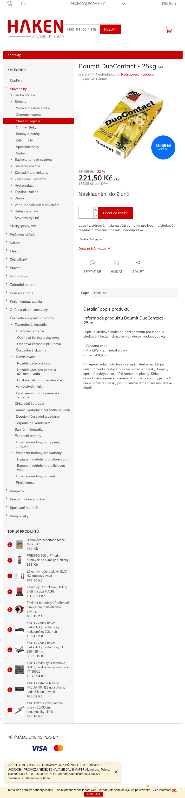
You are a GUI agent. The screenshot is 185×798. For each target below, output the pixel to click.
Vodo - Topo (19, 276)
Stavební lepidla (28, 121)
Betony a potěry (28, 134)
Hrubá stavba (25, 95)
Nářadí (15, 243)
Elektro (15, 251)
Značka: (95, 79)
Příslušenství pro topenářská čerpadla (37, 395)
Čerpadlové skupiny (31, 350)
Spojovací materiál (24, 508)
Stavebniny (18, 89)
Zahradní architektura (31, 172)
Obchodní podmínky (87, 4)
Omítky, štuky (26, 127)
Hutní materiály (26, 211)
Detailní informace (92, 248)
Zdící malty (24, 140)
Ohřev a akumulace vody (29, 310)
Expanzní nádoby (28, 436)
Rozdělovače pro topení (35, 363)
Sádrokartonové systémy (34, 159)
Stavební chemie (27, 166)
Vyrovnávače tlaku (30, 387)
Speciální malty (27, 147)
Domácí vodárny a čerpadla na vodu (42, 410)
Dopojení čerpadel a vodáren (38, 416)
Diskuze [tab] (100, 293)
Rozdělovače (26, 357)
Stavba (15, 268)
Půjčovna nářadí (22, 234)
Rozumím (93, 794)
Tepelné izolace (26, 192)
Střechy (20, 101)
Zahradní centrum (23, 285)
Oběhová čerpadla (30, 331)
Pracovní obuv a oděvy (27, 499)
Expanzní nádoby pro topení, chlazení (38, 444)
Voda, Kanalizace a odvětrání (37, 205)
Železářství (18, 260)
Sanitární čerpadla (29, 429)
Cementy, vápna (28, 114)
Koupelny (17, 491)
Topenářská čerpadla (31, 324)
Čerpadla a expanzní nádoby (32, 318)
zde (174, 790)
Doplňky (16, 80)
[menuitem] (14, 55)
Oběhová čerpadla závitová (38, 337)
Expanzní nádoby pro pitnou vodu (42, 459)
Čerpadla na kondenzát (32, 423)
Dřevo (19, 198)
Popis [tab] (85, 293)
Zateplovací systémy (30, 179)
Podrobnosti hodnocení (139, 74)
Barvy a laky (19, 516)
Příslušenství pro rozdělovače (39, 380)
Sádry (20, 153)
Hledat (110, 29)
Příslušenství (25, 483)
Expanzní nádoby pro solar (36, 476)
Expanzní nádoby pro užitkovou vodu (41, 468)
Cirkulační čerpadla (29, 403)
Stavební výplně (27, 218)
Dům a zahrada (21, 293)
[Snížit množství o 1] (95, 215)
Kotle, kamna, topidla (26, 301)
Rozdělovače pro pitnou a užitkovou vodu (36, 372)
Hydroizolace (24, 185)
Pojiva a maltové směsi (32, 108)
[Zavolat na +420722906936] (14, 3)
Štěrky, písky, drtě (23, 226)
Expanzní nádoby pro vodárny (39, 453)
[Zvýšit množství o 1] (95, 210)
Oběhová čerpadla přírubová (39, 344)
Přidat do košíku (115, 213)
